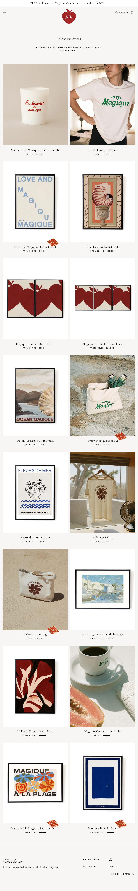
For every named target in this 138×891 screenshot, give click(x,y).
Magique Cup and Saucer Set (102, 731)
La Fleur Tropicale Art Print (35, 731)
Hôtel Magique (126, 874)
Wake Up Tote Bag (35, 634)
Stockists (89, 867)
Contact (114, 867)
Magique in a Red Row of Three (103, 344)
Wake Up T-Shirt (103, 537)
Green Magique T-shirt (103, 150)
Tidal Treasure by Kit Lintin (103, 247)
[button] (4, 12)
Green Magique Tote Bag (102, 440)
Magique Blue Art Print (103, 828)
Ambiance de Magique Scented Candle (35, 150)
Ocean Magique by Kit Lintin (35, 440)
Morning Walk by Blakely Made (102, 634)
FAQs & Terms (91, 859)
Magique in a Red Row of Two (35, 344)
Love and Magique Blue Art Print (35, 247)
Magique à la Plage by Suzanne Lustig (35, 828)
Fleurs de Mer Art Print (35, 537)
